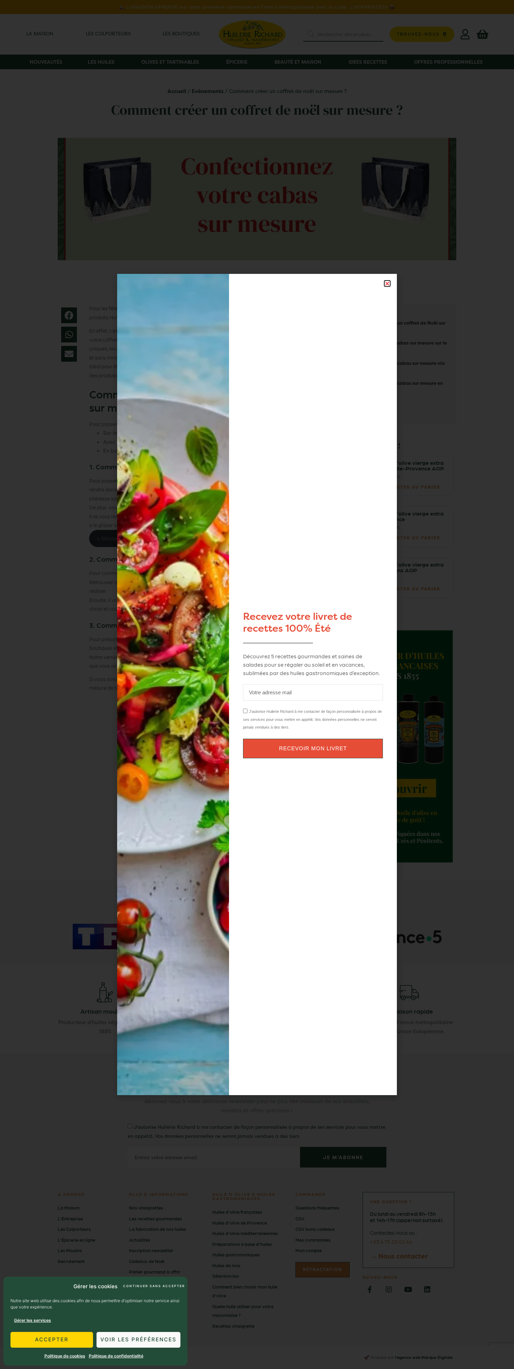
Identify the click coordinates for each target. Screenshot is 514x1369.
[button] (387, 283)
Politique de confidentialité (116, 1356)
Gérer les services (32, 1320)
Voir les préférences (138, 1339)
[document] (257, 684)
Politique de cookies (64, 1356)
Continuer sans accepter (153, 1286)
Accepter (52, 1339)
